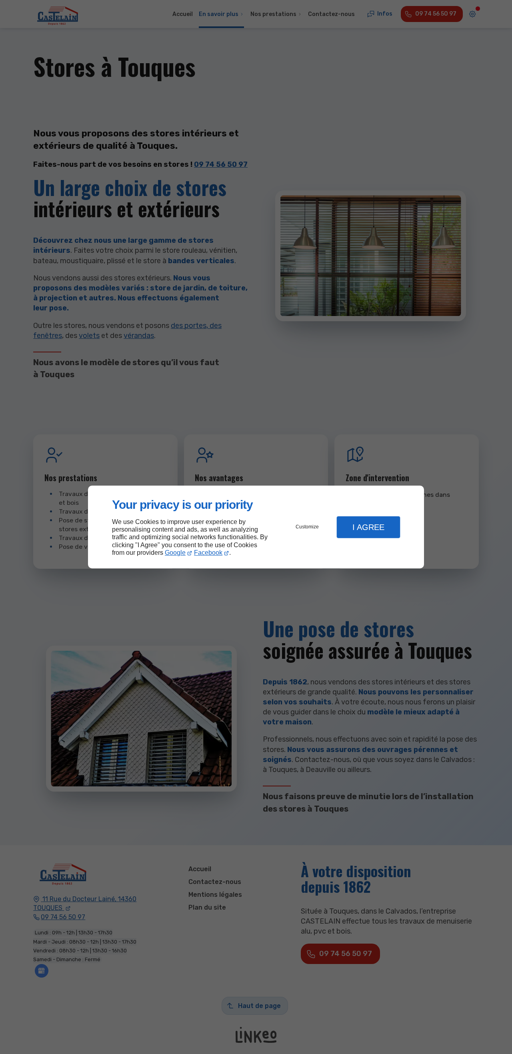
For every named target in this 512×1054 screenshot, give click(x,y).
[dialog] (256, 527)
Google (175, 552)
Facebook (208, 552)
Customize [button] (307, 527)
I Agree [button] (368, 527)
